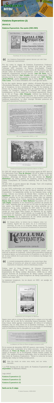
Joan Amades (24, 75)
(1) (11, 376)
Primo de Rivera (18, 351)
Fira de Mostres (25, 173)
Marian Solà (6, 201)
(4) (11, 382)
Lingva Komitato (8, 217)
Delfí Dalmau (46, 77)
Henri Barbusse (29, 201)
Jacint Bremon (7, 79)
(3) (11, 379)
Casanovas (24, 79)
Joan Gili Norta (40, 73)
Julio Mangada (25, 94)
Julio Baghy (6, 203)
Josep (41, 79)
